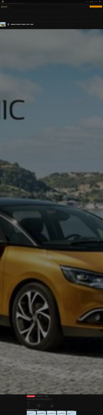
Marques (3, 3)
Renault (6, 3)
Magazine (96, 1)
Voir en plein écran (31, 396)
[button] (51, 211)
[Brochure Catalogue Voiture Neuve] (2, 1)
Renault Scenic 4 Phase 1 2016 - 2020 (14, 3)
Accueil (87, 1)
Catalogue (91, 1)
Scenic (8, 3)
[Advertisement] (51, 15)
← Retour (46, 396)
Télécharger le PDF (39, 396)
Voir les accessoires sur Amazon (96, 6)
